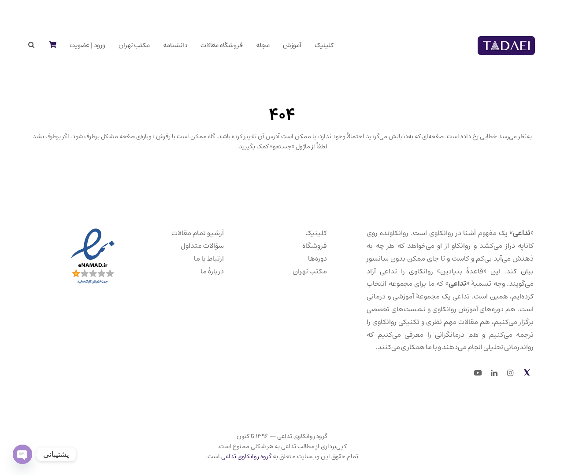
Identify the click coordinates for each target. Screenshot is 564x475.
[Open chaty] (22, 454)
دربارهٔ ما (212, 271)
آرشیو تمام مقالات (197, 233)
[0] (52, 45)
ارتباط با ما (209, 258)
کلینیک (316, 233)
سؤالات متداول (202, 245)
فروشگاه (314, 245)
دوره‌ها (317, 258)
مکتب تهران (310, 271)
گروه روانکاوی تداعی (246, 456)
